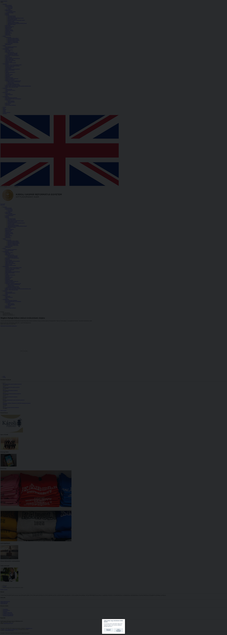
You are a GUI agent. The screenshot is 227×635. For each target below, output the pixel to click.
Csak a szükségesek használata (118, 630)
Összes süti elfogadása (108, 630)
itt (109, 625)
